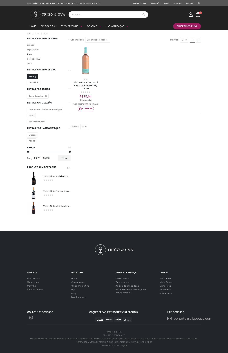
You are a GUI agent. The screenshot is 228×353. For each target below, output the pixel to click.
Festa (31, 115)
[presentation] (67, 167)
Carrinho (31, 286)
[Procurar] (143, 14)
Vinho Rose (165, 286)
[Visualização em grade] (192, 40)
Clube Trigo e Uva (187, 26)
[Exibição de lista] (198, 40)
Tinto (29, 63)
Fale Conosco (34, 278)
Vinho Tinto (165, 278)
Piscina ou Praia (37, 121)
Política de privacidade (127, 286)
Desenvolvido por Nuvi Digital (114, 345)
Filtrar (64, 158)
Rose (29, 54)
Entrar (189, 3)
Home (32, 26)
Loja (73, 289)
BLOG (166, 3)
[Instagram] (199, 3)
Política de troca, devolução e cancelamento (131, 291)
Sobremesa (166, 293)
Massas (32, 134)
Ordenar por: (77, 39)
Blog (73, 293)
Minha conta (33, 282)
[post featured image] (33, 178)
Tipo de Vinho (70, 26)
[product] (86, 61)
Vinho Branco (166, 282)
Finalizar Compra (35, 289)
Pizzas (32, 140)
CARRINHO (178, 3)
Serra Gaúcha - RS (38, 95)
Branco (30, 44)
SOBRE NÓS (155, 3)
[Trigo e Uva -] (48, 14)
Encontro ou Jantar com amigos (45, 109)
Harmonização (115, 26)
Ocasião (92, 26)
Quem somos (78, 282)
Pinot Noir (33, 82)
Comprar (87, 108)
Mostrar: (174, 39)
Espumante (33, 49)
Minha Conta (139, 3)
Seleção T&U (49, 26)
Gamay (32, 76)
